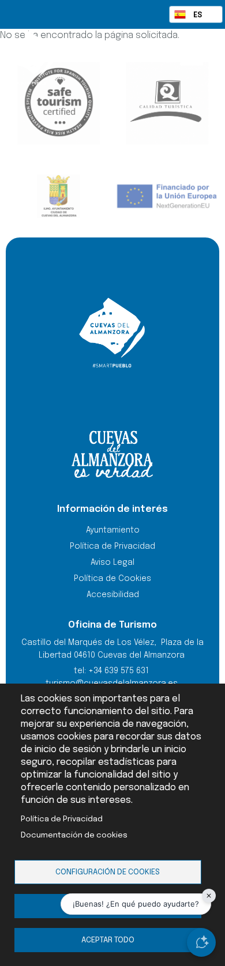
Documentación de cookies (74, 835)
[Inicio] (56, 57)
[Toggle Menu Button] (191, 56)
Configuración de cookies (107, 872)
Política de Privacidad (62, 819)
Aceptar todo (107, 940)
